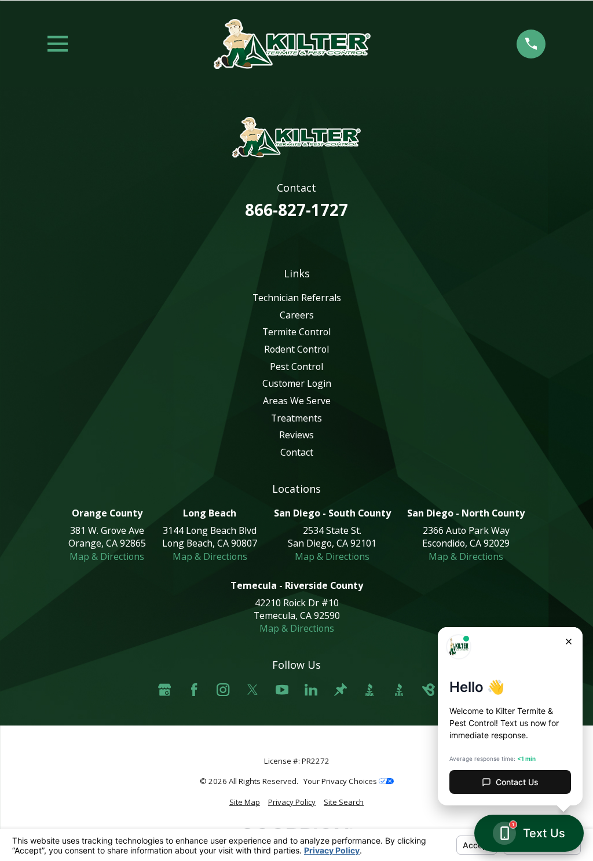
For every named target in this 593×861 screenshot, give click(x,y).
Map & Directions (106, 556)
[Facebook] (194, 689)
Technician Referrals (296, 297)
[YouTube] (282, 689)
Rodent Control (296, 349)
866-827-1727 (296, 210)
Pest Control (296, 366)
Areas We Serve (297, 400)
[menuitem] (244, 802)
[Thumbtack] (340, 689)
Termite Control (296, 331)
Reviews (296, 434)
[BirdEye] (428, 689)
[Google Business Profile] (164, 689)
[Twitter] (252, 689)
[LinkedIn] (311, 689)
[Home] (292, 44)
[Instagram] (223, 689)
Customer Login (296, 383)
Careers (297, 315)
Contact (296, 452)
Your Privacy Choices (341, 781)
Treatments (296, 418)
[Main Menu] (57, 44)
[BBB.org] (369, 689)
